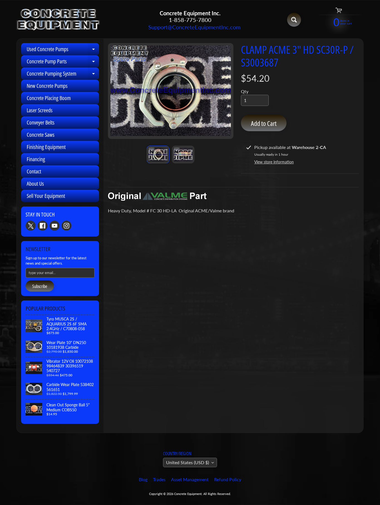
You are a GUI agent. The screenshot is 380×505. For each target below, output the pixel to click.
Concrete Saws (41, 134)
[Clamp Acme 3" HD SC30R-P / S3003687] (158, 154)
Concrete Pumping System (63, 75)
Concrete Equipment (188, 494)
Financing (36, 159)
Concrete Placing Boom (49, 98)
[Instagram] (66, 226)
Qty (244, 91)
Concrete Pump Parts (63, 63)
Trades (159, 479)
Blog (143, 479)
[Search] (294, 20)
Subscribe (39, 286)
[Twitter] (31, 226)
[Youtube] (55, 226)
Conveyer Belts (41, 122)
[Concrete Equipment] (58, 20)
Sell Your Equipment (46, 196)
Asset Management (190, 479)
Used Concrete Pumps (63, 50)
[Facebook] (43, 226)
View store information (274, 162)
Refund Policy (227, 479)
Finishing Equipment (46, 147)
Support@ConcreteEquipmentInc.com (190, 27)
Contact (34, 171)
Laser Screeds (40, 110)
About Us (35, 183)
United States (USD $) (187, 462)
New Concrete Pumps (47, 85)
